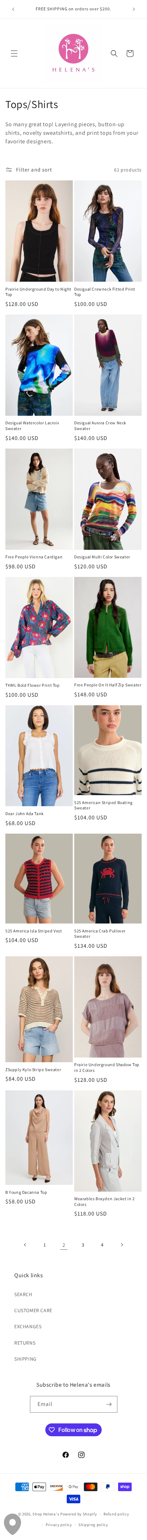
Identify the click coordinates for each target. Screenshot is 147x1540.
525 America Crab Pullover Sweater (100, 933)
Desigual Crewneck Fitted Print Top (104, 291)
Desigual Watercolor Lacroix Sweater (32, 425)
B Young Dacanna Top (26, 1192)
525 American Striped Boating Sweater (103, 805)
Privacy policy (59, 1524)
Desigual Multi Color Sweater (102, 556)
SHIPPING (25, 1359)
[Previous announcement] (13, 9)
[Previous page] (25, 1245)
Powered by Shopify (78, 1513)
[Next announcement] (134, 9)
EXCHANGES (27, 1326)
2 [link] (63, 1245)
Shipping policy (93, 1524)
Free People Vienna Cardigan (33, 556)
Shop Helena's (45, 1513)
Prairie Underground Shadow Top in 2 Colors (107, 1067)
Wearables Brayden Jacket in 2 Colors (104, 1201)
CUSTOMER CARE (33, 1310)
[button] (14, 53)
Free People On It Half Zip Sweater (107, 684)
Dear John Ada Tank (24, 813)
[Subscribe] (109, 1404)
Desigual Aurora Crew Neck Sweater (100, 425)
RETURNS (24, 1343)
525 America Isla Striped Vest (33, 930)
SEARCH (23, 1294)
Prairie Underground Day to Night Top (38, 291)
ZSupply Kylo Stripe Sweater (33, 1069)
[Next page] (122, 1245)
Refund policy (116, 1513)
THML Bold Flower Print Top (32, 685)
